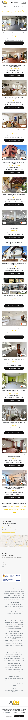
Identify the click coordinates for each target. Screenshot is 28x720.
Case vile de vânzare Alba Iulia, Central (14, 610)
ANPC (3, 567)
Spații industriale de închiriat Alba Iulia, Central (14, 691)
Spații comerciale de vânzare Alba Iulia (14, 633)
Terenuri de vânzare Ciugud (14, 628)
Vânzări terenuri (14, 617)
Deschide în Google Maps (8, 532)
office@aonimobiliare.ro (8, 527)
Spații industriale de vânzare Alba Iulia (14, 643)
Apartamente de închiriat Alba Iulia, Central (14, 658)
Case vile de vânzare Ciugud (14, 613)
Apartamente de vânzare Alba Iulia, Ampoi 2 (14, 599)
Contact (4, 564)
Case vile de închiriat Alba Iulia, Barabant (14, 673)
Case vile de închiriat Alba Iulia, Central (14, 669)
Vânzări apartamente (14, 588)
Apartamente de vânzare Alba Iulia (14, 589)
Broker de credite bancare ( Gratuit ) (12, 557)
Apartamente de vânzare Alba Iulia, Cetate (14, 591)
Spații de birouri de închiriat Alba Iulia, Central (14, 687)
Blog (3, 562)
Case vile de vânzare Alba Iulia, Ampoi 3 (14, 611)
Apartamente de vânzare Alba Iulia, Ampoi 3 (14, 595)
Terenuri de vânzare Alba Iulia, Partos (14, 626)
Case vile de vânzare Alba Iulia (14, 604)
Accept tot (19, 716)
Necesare (7, 712)
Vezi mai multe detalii (14, 43)
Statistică (15, 712)
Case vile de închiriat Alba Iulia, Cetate (14, 667)
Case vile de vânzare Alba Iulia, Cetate (14, 606)
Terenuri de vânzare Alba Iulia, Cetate (14, 622)
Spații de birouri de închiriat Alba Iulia (14, 682)
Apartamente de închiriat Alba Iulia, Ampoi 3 (14, 660)
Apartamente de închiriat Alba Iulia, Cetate (14, 656)
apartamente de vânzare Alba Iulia (11, 508)
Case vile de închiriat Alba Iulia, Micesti (14, 671)
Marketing (22, 712)
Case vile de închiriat (14, 663)
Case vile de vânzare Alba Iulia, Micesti (14, 608)
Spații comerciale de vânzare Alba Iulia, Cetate (14, 638)
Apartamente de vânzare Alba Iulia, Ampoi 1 (14, 597)
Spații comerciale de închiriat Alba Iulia (14, 678)
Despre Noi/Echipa (7, 560)
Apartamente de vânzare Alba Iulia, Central (14, 593)
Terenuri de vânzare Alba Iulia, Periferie (14, 624)
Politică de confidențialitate (9, 571)
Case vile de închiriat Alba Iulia (14, 665)
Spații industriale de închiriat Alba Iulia (14, 680)
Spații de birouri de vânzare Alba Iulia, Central (14, 641)
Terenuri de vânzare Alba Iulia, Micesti (14, 620)
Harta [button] (23, 29)
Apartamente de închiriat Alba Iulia (14, 654)
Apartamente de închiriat (14, 653)
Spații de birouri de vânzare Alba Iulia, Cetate (14, 646)
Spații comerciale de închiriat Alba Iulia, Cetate (14, 684)
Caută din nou (7, 11)
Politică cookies (6, 569)
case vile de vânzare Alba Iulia (18, 506)
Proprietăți (4, 553)
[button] (25, 11)
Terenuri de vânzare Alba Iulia (14, 619)
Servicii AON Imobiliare (8, 555)
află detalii (19, 709)
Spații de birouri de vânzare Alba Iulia (14, 635)
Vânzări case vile (14, 602)
